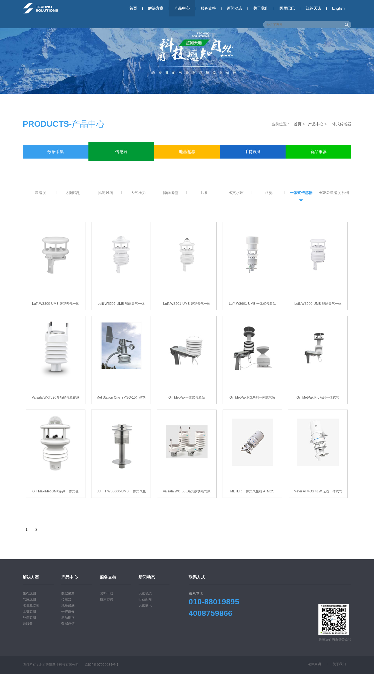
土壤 (203, 192)
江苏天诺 (313, 8)
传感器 (121, 151)
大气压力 (138, 192)
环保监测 (29, 617)
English (338, 8)
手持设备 (252, 151)
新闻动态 (234, 8)
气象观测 (29, 599)
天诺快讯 (145, 605)
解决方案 (155, 8)
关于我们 (261, 8)
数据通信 (55, 165)
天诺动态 (145, 593)
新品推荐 (318, 151)
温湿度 (40, 192)
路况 (268, 192)
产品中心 (182, 8)
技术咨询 (106, 599)
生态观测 (29, 593)
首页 (133, 8)
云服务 (28, 623)
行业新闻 (145, 599)
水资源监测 (31, 605)
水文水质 (236, 192)
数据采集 (55, 151)
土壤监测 (29, 611)
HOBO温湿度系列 (333, 192)
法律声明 (314, 664)
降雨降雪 (171, 192)
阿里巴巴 (287, 8)
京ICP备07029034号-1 (102, 665)
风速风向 (105, 192)
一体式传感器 (301, 192)
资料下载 (106, 593)
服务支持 (208, 8)
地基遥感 (187, 151)
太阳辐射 (73, 192)
